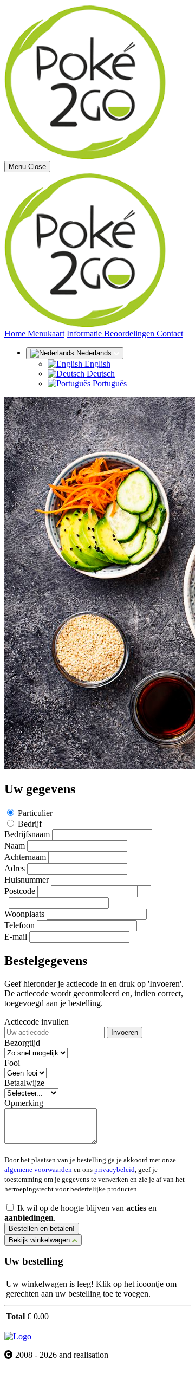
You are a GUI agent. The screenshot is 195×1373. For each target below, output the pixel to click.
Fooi (12, 1062)
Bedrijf (30, 823)
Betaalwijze (24, 1082)
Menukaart (46, 333)
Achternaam (25, 857)
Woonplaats (24, 913)
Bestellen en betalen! (42, 1229)
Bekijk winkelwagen (40, 1240)
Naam (14, 845)
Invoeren (124, 1032)
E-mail (15, 936)
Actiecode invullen (36, 1021)
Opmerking (23, 1103)
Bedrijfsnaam (27, 834)
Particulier (35, 813)
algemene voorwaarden (38, 1169)
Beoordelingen (130, 333)
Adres (14, 868)
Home (16, 333)
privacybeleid (114, 1169)
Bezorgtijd (22, 1042)
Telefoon (19, 925)
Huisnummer (26, 879)
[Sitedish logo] (17, 1336)
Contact (170, 333)
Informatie (85, 333)
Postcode (19, 891)
